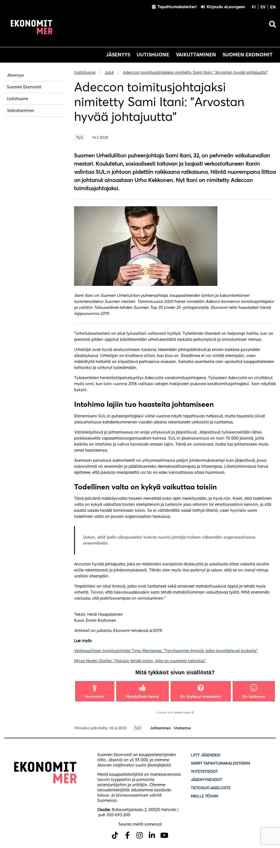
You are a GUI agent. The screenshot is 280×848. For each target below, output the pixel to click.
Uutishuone (153, 54)
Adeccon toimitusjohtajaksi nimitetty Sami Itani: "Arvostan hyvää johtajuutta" (195, 72)
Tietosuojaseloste (211, 787)
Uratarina (182, 728)
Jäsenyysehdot (206, 779)
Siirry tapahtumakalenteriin (220, 763)
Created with (173, 712)
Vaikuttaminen (196, 54)
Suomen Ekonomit (248, 54)
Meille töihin (204, 796)
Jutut (109, 72)
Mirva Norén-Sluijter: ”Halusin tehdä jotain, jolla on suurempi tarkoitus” (140, 660)
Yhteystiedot (204, 771)
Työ (79, 137)
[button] (94, 691)
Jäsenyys (118, 54)
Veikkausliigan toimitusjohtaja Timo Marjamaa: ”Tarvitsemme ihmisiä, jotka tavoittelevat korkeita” (166, 650)
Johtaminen (160, 728)
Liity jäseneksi (205, 755)
